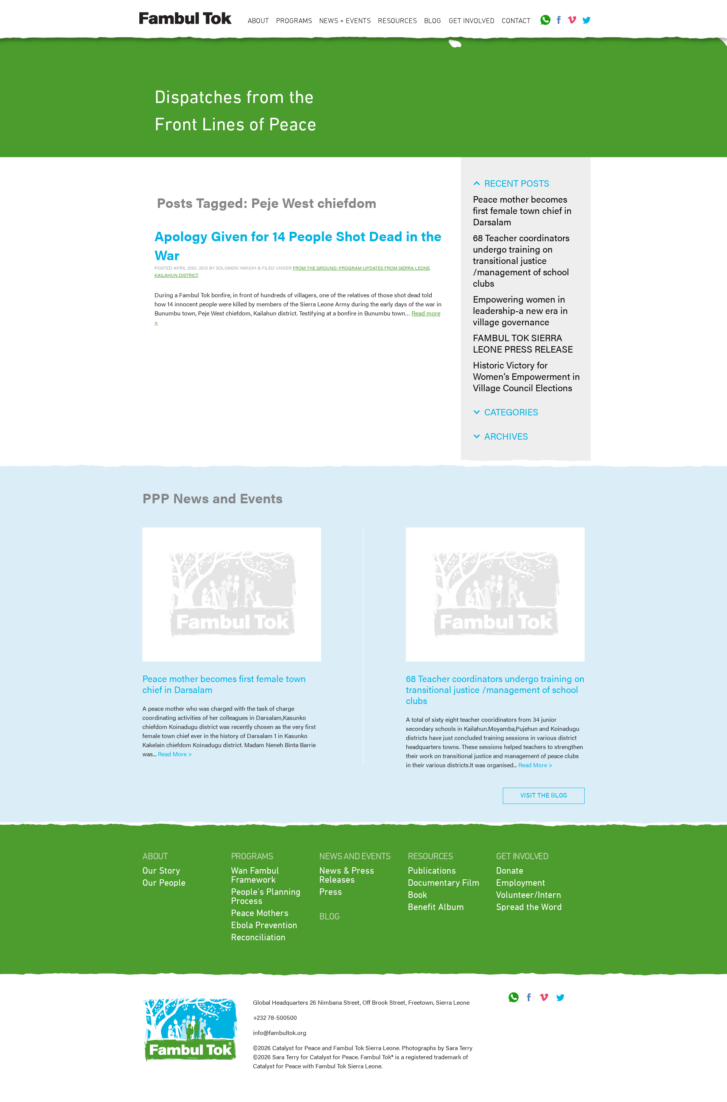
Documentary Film (443, 883)
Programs (294, 21)
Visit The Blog (543, 795)
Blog (432, 21)
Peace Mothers (260, 913)
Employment (520, 883)
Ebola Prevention (264, 925)
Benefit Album (436, 907)
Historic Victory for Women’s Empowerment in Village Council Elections (526, 376)
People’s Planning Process (266, 897)
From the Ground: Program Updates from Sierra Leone (361, 267)
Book (417, 895)
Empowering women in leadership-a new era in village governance (520, 310)
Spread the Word (529, 907)
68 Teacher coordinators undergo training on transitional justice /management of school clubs (521, 260)
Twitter (585, 20)
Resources (397, 21)
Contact (516, 21)
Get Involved (472, 21)
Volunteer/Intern (528, 895)
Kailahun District (176, 275)
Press (330, 892)
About (258, 21)
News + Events (345, 21)
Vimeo (572, 20)
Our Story (161, 871)
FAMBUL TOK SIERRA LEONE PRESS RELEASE (523, 343)
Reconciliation (258, 937)
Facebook (559, 20)
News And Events (354, 856)
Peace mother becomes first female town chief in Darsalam (522, 210)
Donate (509, 871)
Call (545, 20)
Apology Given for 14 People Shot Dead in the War (298, 245)
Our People (164, 883)
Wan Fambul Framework (255, 875)
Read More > (175, 753)
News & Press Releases (346, 875)
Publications (432, 871)
